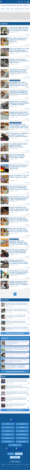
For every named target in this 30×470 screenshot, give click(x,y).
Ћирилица (18, 453)
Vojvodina (7, 434)
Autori (22, 464)
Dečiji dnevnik (22, 441)
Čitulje (15, 445)
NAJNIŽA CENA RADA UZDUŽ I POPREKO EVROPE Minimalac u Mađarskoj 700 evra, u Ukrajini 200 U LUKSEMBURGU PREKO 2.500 (15, 285)
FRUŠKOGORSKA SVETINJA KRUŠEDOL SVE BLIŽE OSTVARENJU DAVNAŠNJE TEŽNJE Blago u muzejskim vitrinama (15, 304)
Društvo (19, 5)
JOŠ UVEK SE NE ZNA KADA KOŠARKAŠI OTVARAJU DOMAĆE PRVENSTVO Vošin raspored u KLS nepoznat (15, 399)
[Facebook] (10, 461)
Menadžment (3, 464)
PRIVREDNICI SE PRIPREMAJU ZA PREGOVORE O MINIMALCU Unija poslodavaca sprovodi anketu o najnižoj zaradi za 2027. (15, 94)
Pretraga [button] (25, 1)
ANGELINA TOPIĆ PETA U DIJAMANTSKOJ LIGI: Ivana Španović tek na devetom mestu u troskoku (15, 381)
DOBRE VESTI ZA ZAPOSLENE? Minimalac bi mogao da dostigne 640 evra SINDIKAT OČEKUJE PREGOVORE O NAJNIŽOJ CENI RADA (15, 105)
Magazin (22, 438)
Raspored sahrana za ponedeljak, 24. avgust (15, 355)
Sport (25, 5)
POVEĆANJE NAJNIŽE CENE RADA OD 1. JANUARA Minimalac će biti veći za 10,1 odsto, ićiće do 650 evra (15, 221)
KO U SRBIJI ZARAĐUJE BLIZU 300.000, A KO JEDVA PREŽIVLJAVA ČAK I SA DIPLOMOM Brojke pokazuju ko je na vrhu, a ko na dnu (15, 147)
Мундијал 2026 (19, 9)
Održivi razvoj (22, 434)
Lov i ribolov (8, 441)
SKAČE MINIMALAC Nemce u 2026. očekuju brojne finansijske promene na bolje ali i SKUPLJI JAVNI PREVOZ (15, 200)
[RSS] (20, 461)
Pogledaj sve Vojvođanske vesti (15, 333)
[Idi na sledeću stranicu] (15, 294)
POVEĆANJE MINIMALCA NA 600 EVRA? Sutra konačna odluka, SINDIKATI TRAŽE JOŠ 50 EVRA (15, 52)
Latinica (11, 453)
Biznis (14, 5)
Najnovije (8, 5)
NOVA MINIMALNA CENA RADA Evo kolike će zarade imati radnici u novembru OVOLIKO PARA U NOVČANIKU (15, 274)
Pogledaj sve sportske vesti (15, 410)
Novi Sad (22, 431)
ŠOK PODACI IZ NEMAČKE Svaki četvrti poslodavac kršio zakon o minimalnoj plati (15, 168)
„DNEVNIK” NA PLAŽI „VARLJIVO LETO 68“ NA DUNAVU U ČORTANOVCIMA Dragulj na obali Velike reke (15, 310)
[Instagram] (13, 461)
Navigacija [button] (28, 1)
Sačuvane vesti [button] (22, 1)
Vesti (2, 5)
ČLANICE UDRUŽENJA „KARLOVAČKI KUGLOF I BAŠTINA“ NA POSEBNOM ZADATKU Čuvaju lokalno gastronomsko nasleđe (15, 367)
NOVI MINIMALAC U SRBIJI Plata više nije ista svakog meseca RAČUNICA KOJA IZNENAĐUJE (15, 136)
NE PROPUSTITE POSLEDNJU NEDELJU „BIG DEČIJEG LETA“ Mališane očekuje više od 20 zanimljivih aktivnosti (15, 349)
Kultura (8, 438)
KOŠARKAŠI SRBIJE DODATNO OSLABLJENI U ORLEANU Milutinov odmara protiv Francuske (15, 393)
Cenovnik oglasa (10, 464)
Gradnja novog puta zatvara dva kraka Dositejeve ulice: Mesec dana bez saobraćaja (15, 361)
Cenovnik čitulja (17, 464)
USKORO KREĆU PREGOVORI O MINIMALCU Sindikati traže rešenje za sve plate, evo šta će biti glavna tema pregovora (15, 115)
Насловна (15, 457)
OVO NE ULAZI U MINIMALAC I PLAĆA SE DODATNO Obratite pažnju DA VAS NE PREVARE (15, 253)
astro (12, 9)
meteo (3, 9)
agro (7, 9)
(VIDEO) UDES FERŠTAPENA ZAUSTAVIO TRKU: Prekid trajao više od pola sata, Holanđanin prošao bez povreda (15, 405)
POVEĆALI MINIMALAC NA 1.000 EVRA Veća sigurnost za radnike (15, 179)
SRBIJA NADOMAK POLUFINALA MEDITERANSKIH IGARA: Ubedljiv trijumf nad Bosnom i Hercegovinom (15, 387)
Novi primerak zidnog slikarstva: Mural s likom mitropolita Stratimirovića (15, 343)
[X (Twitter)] (15, 461)
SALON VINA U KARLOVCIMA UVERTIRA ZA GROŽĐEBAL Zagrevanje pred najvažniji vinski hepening (15, 328)
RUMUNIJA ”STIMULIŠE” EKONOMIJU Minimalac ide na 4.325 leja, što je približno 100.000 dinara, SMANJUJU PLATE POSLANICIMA (15, 242)
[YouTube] (17, 461)
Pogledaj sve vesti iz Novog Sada (15, 371)
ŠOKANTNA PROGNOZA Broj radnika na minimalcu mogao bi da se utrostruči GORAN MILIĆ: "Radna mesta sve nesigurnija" (15, 211)
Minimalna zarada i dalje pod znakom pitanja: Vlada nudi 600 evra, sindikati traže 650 (15, 62)
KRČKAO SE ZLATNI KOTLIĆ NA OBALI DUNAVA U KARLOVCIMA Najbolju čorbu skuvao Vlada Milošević (15, 322)
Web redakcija (27, 464)
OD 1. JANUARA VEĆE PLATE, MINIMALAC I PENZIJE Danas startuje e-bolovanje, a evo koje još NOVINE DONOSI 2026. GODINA (15, 189)
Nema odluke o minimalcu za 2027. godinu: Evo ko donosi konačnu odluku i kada (15, 41)
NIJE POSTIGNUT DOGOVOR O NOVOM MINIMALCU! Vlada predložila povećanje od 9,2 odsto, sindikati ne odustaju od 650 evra (15, 73)
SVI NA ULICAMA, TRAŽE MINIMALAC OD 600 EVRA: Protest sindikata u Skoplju (15, 158)
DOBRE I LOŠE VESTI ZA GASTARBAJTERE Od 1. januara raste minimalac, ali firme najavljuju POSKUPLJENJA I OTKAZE (15, 263)
